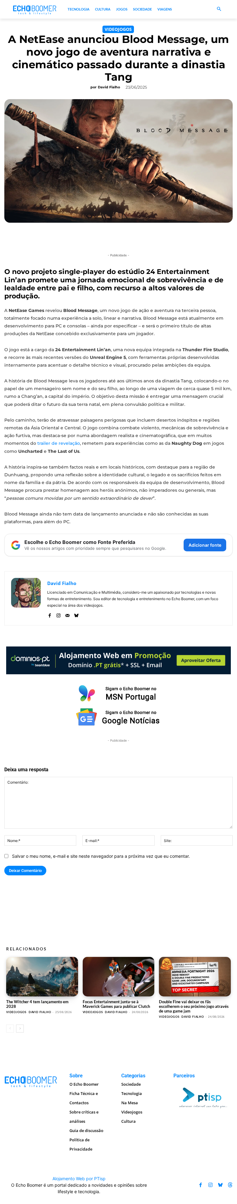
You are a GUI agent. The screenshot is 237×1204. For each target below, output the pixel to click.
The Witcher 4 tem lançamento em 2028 (37, 1004)
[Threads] (230, 1184)
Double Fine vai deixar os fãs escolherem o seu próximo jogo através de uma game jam (194, 1006)
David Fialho (109, 87)
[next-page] (20, 1029)
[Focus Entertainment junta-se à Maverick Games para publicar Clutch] (119, 976)
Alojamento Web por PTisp (79, 1178)
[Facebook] (49, 614)
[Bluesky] (76, 614)
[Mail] (67, 614)
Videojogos (118, 29)
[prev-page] (10, 1029)
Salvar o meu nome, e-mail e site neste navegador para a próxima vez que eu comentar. (101, 856)
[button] (219, 9)
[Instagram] (58, 614)
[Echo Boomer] (35, 9)
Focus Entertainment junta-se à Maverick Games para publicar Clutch (116, 1004)
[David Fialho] (26, 598)
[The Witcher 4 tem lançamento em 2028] (42, 976)
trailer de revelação (58, 443)
